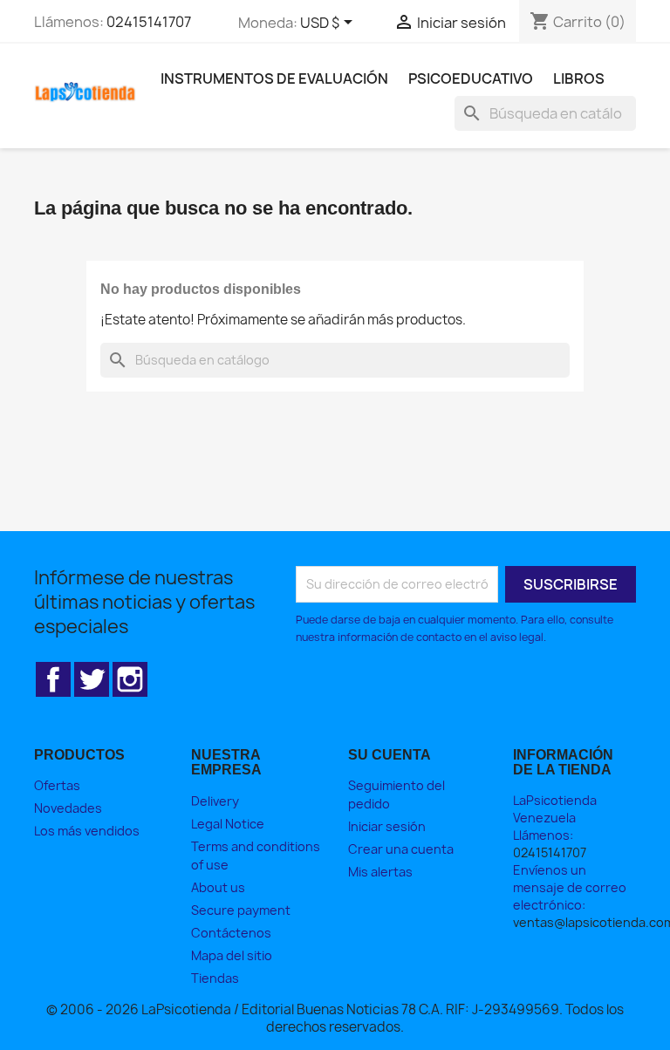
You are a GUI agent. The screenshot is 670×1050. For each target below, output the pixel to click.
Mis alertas (380, 871)
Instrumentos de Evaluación (274, 78)
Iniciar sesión (387, 826)
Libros (579, 78)
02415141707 (148, 21)
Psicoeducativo (470, 78)
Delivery (215, 801)
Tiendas (215, 978)
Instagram (130, 679)
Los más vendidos (87, 830)
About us (218, 887)
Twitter (91, 679)
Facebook (53, 679)
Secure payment (241, 910)
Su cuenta (389, 754)
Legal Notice (227, 823)
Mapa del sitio (231, 955)
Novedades (68, 808)
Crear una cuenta (401, 849)
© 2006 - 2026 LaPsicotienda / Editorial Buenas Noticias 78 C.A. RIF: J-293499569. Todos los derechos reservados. (335, 1018)
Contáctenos (231, 932)
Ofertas (57, 785)
